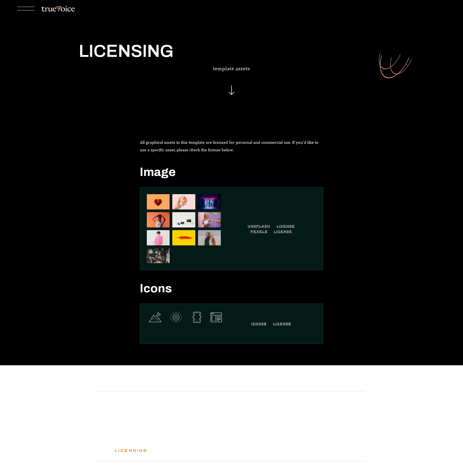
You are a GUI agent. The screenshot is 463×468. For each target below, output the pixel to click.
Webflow (218, 438)
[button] (26, 8)
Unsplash (259, 226)
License (286, 226)
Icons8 (259, 324)
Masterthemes (208, 430)
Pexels (259, 231)
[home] (58, 9)
